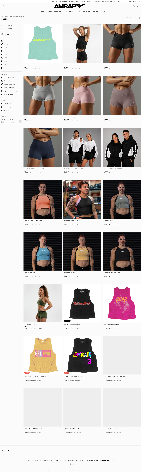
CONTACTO (86, 12)
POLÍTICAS (96, 12)
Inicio (2, 16)
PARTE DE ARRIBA (6, 25)
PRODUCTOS (40, 12)
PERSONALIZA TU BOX (55, 12)
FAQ (104, 12)
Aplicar (20, 122)
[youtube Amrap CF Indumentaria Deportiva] (8, 450)
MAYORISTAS (69, 12)
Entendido (94, 469)
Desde (3, 119)
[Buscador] (3, 6)
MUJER (7, 16)
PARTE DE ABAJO (6, 28)
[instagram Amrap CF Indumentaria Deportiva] (3, 450)
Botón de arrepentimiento (107, 460)
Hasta (12, 119)
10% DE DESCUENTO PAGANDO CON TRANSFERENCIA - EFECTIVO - (37, 1)
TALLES (78, 12)
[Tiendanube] (71, 464)
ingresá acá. (94, 460)
